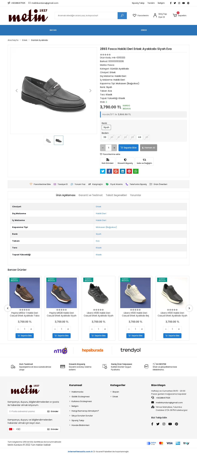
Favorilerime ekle (111, 154)
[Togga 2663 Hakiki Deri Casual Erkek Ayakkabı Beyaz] (172, 293)
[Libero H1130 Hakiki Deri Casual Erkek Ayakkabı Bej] (98, 293)
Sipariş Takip (138, 3)
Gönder (54, 411)
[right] (189, 308)
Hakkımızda (77, 391)
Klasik (99, 247)
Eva (97, 240)
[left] (7, 308)
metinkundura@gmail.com (169, 402)
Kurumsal (75, 385)
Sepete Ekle (130, 147)
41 (118, 137)
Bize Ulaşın (158, 385)
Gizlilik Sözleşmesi (81, 396)
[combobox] (11, 429)
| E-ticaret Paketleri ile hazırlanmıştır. (98, 451)
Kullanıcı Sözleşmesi (82, 401)
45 (146, 137)
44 (139, 137)
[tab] (65, 195)
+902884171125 (162, 397)
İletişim (161, 3)
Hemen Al (150, 147)
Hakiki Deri (101, 213)
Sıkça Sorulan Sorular (82, 415)
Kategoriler (117, 385)
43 (132, 137)
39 (104, 137)
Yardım (151, 3)
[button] (179, 15)
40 (111, 137)
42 (125, 137)
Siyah (106, 127)
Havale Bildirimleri (80, 425)
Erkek (98, 206)
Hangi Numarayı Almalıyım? (85, 410)
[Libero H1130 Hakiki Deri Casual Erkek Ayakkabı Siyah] (135, 293)
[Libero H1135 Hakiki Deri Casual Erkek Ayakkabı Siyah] (61, 293)
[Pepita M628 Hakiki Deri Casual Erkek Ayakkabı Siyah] (24, 293)
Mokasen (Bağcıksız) (106, 227)
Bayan (116, 391)
